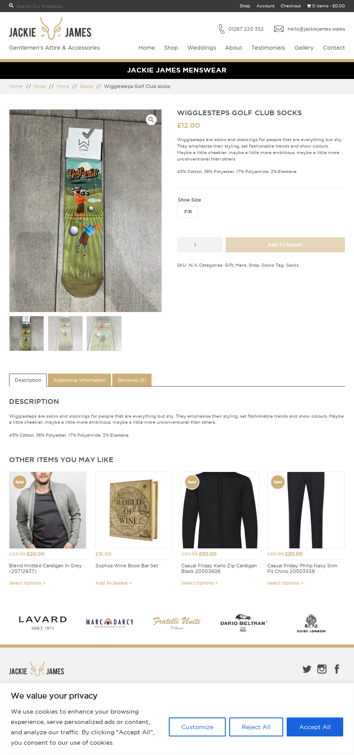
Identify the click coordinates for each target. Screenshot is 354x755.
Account (265, 5)
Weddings (201, 47)
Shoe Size (189, 199)
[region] (177, 719)
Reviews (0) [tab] (132, 380)
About (233, 47)
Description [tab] (28, 380)
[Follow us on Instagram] (321, 674)
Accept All (315, 727)
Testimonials (268, 47)
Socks (86, 86)
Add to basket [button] (111, 583)
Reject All (256, 727)
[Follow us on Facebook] (337, 674)
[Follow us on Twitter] (306, 674)
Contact (334, 47)
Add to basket (285, 244)
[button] (151, 119)
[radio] (187, 212)
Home (147, 47)
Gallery (304, 47)
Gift (229, 265)
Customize (197, 727)
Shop (245, 5)
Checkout (291, 5)
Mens (63, 86)
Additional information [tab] (80, 380)
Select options (25, 583)
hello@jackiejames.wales (316, 28)
